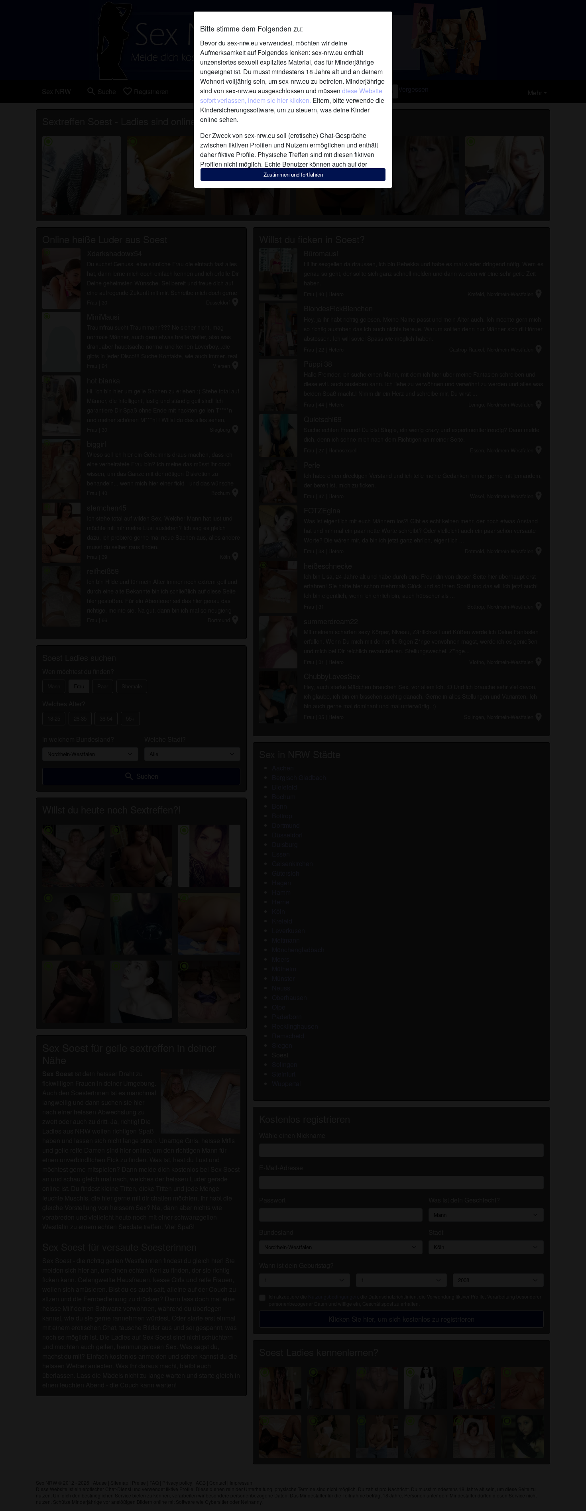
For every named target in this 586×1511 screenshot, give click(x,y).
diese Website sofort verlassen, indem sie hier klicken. (291, 95)
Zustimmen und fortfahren (293, 174)
